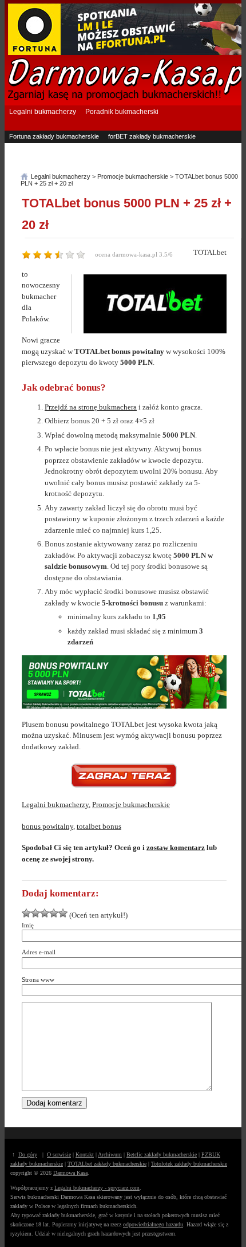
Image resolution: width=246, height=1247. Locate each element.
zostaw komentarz (175, 847)
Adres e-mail (38, 952)
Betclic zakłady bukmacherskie (161, 1154)
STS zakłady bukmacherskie (148, 159)
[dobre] (44, 913)
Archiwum (110, 1154)
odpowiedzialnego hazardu (153, 1224)
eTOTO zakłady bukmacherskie (54, 159)
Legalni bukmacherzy (42, 112)
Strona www (38, 979)
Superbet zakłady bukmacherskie (55, 147)
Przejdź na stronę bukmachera (91, 407)
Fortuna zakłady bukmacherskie (54, 136)
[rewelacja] (63, 913)
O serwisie (59, 1154)
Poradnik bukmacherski (121, 112)
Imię (28, 925)
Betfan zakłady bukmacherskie (154, 147)
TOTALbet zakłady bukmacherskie (107, 1164)
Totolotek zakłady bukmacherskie (189, 1164)
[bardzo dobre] (53, 913)
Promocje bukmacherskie (131, 804)
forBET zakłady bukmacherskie (152, 136)
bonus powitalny (47, 826)
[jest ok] (35, 913)
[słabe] (26, 913)
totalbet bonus (99, 826)
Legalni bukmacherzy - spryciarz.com (97, 1188)
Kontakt (85, 1154)
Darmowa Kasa (70, 1173)
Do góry (27, 1154)
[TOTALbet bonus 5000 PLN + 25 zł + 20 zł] (124, 776)
